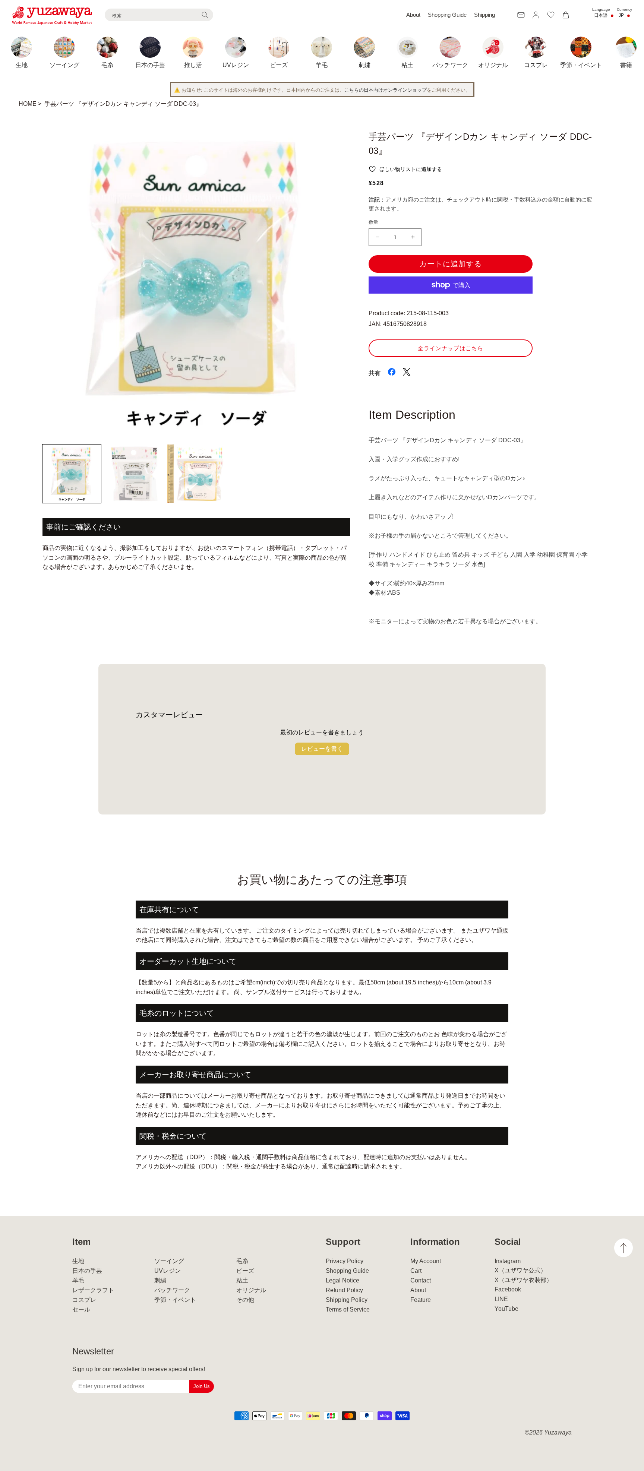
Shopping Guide (447, 15)
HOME (28, 104)
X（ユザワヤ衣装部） (523, 1280)
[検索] (205, 15)
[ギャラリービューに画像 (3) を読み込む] (196, 474)
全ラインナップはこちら (450, 348)
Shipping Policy (346, 1300)
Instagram (508, 1261)
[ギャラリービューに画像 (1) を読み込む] (71, 474)
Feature (420, 1300)
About (413, 15)
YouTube (506, 1309)
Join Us (201, 1386)
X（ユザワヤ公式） (520, 1270)
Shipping (484, 15)
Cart (416, 1271)
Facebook (508, 1289)
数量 (374, 222)
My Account (425, 1261)
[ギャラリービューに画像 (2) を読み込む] (134, 474)
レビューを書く (322, 749)
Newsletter (93, 1351)
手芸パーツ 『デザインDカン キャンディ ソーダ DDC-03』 (123, 104)
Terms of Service (348, 1309)
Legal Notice (342, 1280)
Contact (420, 1280)
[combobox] (159, 15)
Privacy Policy (344, 1261)
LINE (501, 1299)
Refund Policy (344, 1290)
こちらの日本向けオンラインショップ (385, 90)
